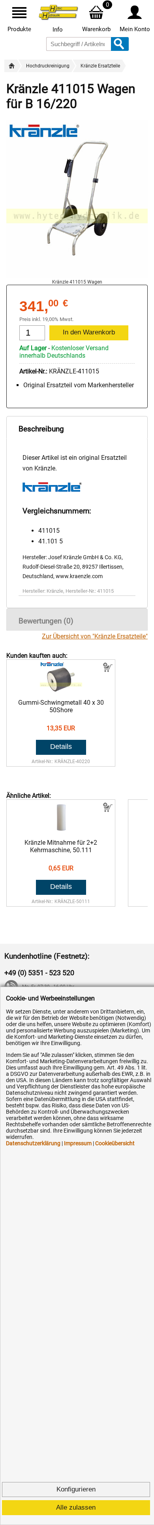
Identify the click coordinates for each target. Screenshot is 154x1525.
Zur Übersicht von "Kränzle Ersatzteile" (95, 636)
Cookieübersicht (115, 1143)
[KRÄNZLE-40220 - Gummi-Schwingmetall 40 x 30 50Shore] (61, 691)
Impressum (78, 1143)
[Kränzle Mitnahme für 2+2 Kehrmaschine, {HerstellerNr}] (61, 831)
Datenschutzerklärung (33, 1143)
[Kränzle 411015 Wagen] (77, 275)
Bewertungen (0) (46, 620)
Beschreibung (41, 428)
